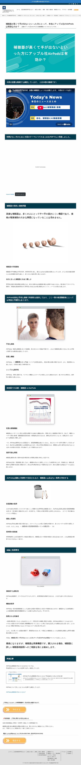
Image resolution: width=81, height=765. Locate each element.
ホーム (11, 751)
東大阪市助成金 (42, 755)
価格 (36, 751)
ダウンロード (21, 194)
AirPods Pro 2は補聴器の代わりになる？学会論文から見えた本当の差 (42, 676)
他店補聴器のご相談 (52, 758)
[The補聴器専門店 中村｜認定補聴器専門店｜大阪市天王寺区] (4, 7)
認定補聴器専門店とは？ (20, 751)
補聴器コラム (51, 751)
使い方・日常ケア (52, 756)
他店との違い (30, 751)
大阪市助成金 (42, 753)
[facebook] (69, 4)
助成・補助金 (42, 751)
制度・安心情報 (51, 760)
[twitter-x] (71, 4)
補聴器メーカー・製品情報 (54, 753)
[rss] (75, 4)
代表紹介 (69, 753)
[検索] (77, 4)
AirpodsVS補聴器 (10, 194)
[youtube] (73, 4)
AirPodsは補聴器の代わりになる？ (16, 692)
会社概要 (69, 751)
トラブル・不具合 (52, 755)
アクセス (64, 751)
